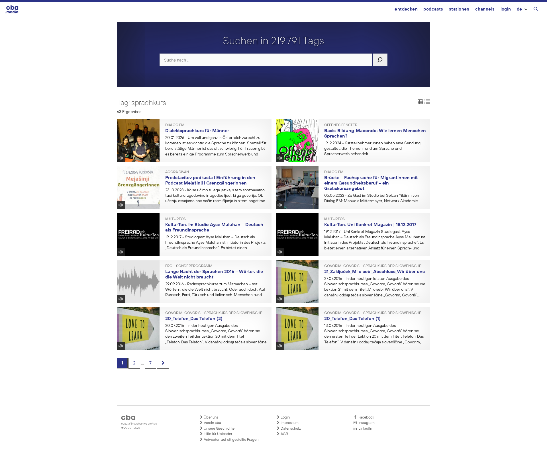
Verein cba (212, 423)
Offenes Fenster (340, 125)
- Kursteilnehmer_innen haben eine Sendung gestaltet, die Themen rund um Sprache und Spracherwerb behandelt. (372, 148)
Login (506, 9)
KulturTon (175, 219)
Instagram (366, 423)
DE (519, 9)
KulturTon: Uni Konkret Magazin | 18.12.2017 (370, 225)
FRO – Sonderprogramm (189, 266)
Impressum (289, 423)
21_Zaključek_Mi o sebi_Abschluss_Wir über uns (374, 272)
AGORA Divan (177, 172)
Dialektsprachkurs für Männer (197, 131)
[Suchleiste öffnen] (535, 10)
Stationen (459, 9)
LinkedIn (364, 428)
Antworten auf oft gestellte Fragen (230, 440)
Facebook (365, 417)
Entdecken (406, 9)
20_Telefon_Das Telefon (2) (194, 319)
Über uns (210, 417)
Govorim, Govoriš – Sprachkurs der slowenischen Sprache (375, 266)
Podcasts (433, 9)
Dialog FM (175, 125)
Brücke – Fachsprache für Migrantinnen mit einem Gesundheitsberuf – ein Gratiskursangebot (371, 183)
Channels (485, 9)
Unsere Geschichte (218, 428)
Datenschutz (290, 428)
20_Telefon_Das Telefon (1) (352, 319)
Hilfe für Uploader (217, 434)
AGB (284, 434)
